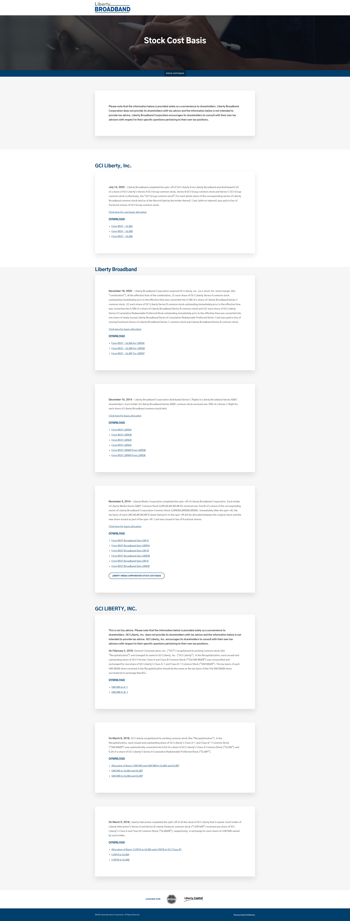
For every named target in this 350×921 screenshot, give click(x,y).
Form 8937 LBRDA (121, 430)
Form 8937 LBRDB (121, 435)
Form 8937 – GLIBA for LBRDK (128, 343)
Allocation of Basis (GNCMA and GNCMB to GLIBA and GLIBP (145, 766)
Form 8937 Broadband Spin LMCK (130, 561)
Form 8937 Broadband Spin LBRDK (130, 566)
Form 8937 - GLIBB (122, 231)
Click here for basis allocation (125, 329)
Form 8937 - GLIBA (122, 226)
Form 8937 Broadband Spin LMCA (130, 540)
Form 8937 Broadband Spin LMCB (130, 551)
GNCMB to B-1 (119, 692)
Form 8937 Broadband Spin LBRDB (130, 556)
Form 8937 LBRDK (121, 440)
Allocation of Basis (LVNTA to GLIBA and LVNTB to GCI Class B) (146, 849)
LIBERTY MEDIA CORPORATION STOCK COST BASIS (136, 576)
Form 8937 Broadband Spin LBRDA (130, 546)
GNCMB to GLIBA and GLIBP (127, 776)
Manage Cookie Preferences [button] (244, 915)
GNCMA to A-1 (119, 687)
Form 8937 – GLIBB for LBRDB (128, 348)
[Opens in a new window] (172, 899)
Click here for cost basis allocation (128, 212)
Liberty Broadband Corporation (112, 915)
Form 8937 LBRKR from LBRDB (128, 450)
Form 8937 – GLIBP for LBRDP (128, 353)
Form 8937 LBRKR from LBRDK (128, 455)
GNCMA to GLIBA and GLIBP (127, 771)
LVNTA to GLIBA (120, 854)
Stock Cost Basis (175, 73)
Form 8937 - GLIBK (122, 236)
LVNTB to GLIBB (120, 860)
